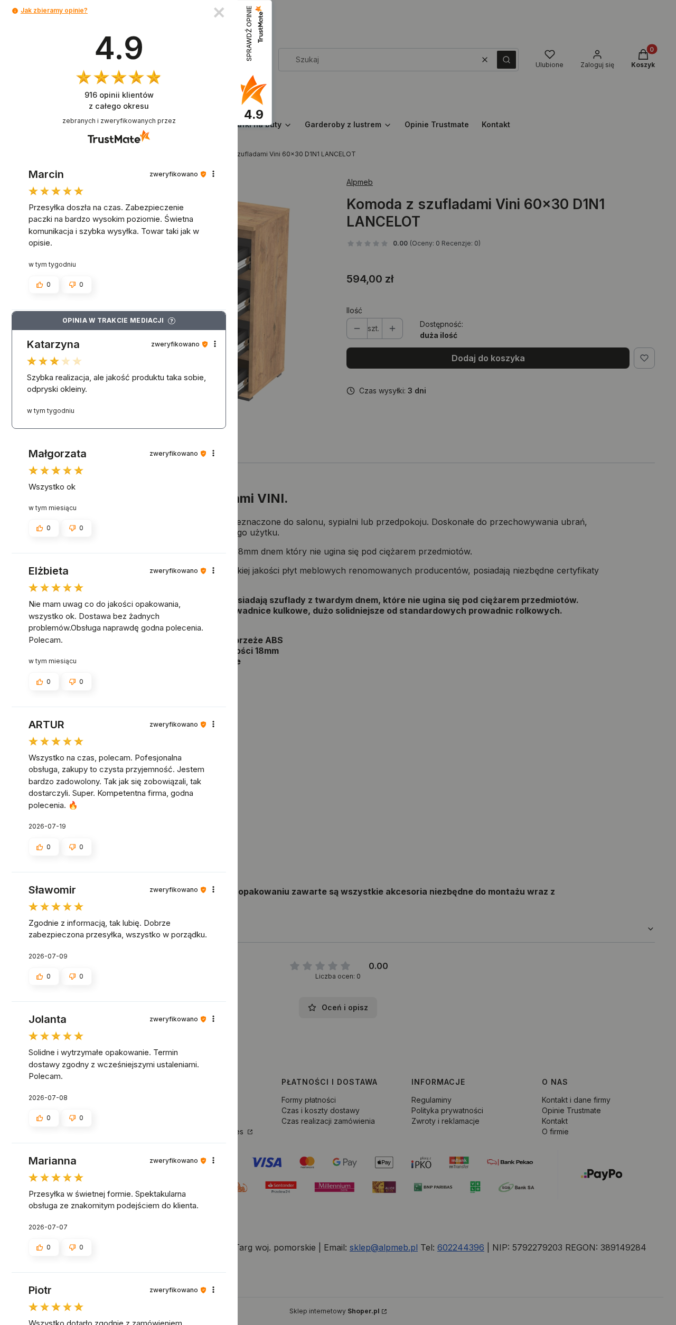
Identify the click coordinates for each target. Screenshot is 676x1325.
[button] (15, 10)
